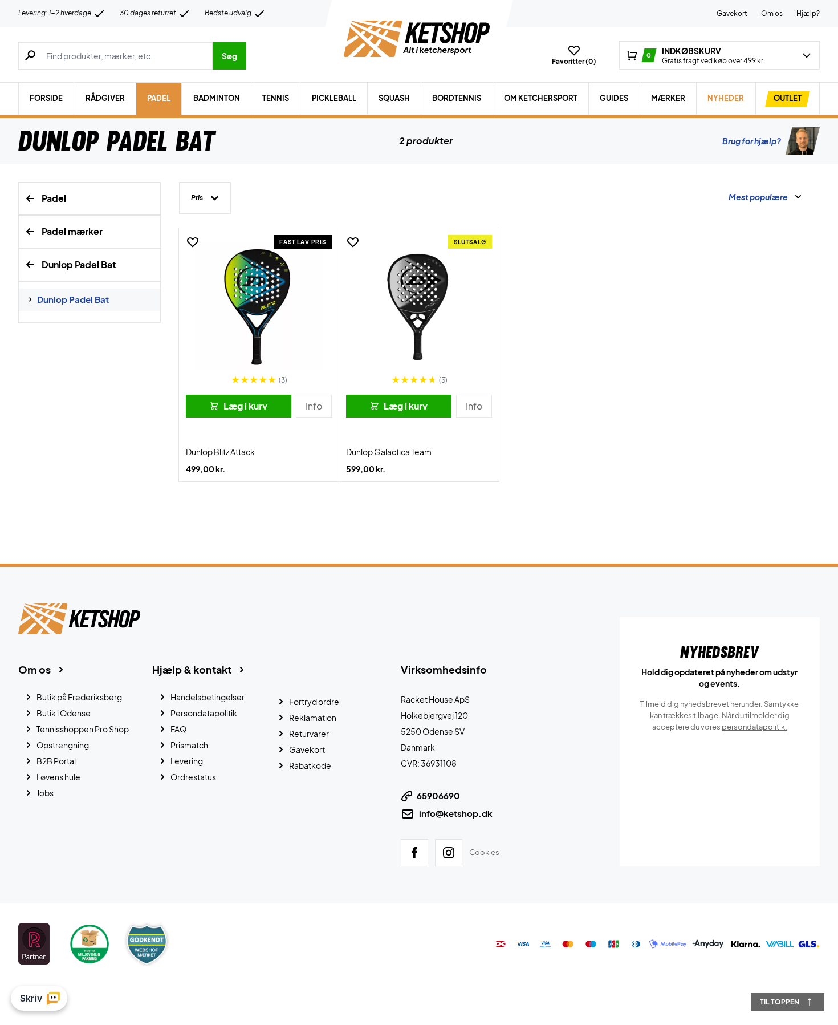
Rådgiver (105, 98)
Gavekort (732, 13)
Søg (229, 56)
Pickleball (334, 98)
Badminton (216, 98)
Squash (394, 98)
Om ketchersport (540, 98)
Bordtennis (456, 98)
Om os (772, 13)
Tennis (275, 98)
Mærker (668, 98)
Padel (158, 98)
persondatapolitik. (754, 726)
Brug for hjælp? (751, 141)
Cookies (484, 852)
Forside (46, 98)
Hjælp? (808, 13)
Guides (614, 98)
